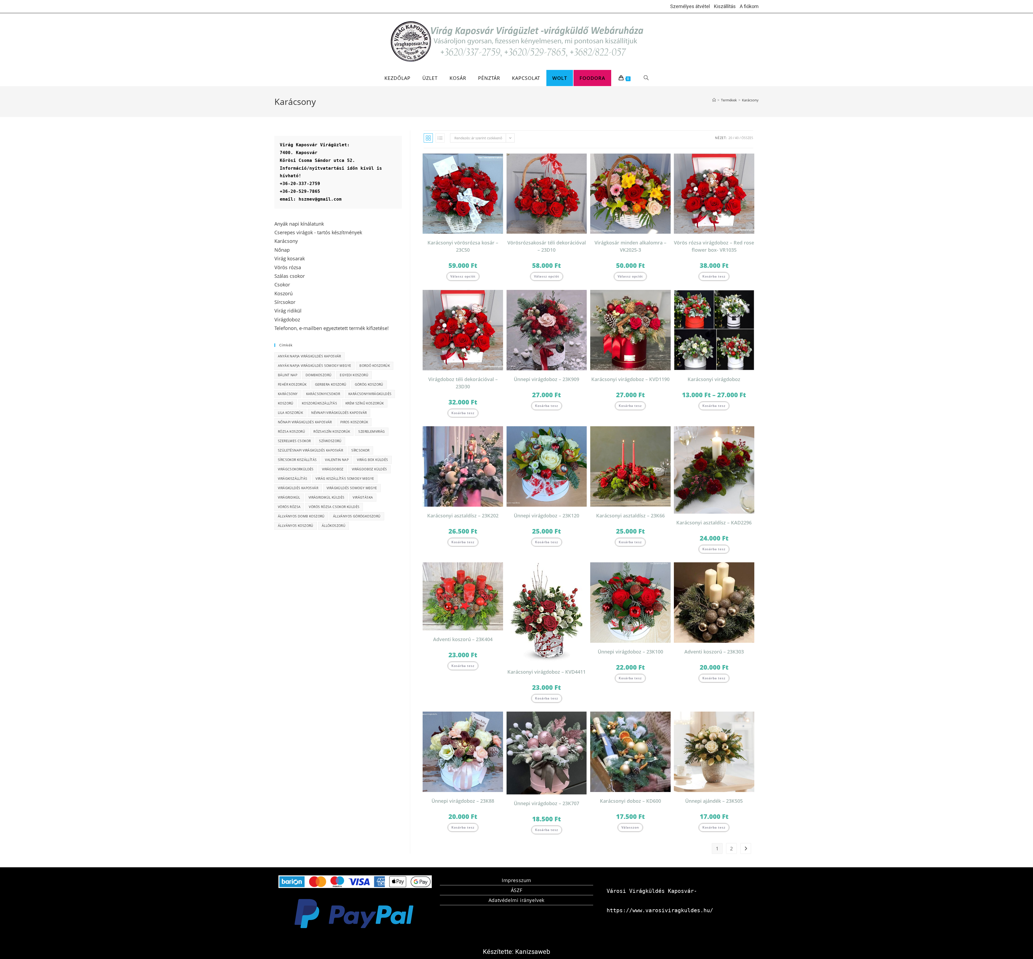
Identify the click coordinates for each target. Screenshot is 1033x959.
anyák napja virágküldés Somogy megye (314, 365)
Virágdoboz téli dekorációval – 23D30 (463, 383)
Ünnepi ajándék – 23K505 (714, 801)
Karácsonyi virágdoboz (714, 379)
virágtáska (363, 497)
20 (730, 138)
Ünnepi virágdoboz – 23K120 (546, 515)
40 (737, 138)
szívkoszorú (330, 441)
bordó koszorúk (374, 365)
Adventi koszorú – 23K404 (463, 639)
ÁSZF (516, 890)
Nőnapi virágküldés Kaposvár (305, 422)
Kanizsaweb (532, 952)
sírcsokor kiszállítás (297, 459)
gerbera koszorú (330, 384)
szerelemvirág (371, 431)
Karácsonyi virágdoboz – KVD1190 (630, 379)
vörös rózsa (289, 507)
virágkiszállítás (292, 478)
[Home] (714, 100)
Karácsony (750, 100)
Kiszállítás (725, 6)
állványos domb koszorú (301, 516)
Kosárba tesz (714, 276)
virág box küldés (372, 459)
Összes (747, 138)
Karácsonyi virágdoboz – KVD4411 (546, 672)
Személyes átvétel (690, 6)
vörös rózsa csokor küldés (334, 507)
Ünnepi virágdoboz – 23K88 (462, 801)
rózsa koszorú (291, 431)
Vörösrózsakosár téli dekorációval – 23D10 (546, 246)
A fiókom (749, 6)
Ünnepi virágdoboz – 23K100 (630, 651)
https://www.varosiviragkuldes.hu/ (660, 910)
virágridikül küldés (327, 497)
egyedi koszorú (354, 375)
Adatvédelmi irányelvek (516, 900)
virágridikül (289, 497)
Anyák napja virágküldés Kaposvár (309, 356)
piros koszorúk (354, 422)
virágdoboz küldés (369, 469)
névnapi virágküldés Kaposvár (339, 412)
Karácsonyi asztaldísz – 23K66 (630, 515)
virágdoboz (333, 469)
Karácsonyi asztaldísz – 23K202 (462, 515)
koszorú (285, 403)
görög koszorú (369, 384)
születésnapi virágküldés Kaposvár (310, 450)
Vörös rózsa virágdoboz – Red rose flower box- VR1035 (714, 246)
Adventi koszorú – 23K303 (714, 651)
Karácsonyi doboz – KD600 (630, 801)
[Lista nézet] (440, 138)
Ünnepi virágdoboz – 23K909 (546, 379)
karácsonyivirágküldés (369, 394)
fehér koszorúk (292, 384)
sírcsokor (360, 450)
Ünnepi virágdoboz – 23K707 (546, 803)
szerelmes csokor (294, 441)
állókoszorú (333, 525)
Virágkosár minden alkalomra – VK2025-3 (630, 246)
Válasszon (630, 827)
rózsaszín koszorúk (331, 431)
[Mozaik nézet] (428, 138)
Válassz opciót (463, 276)
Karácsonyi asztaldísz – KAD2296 (714, 522)
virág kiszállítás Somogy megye (345, 478)
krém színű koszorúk (364, 403)
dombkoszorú (318, 375)
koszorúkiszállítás (319, 403)
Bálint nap (287, 375)
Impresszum (516, 880)
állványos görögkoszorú (357, 516)
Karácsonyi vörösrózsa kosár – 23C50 (462, 246)
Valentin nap (337, 459)
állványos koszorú (295, 525)
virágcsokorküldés (296, 469)
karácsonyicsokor (323, 394)
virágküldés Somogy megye (352, 488)
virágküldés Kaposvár (298, 488)
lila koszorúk (290, 412)
